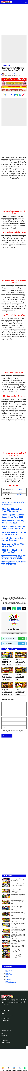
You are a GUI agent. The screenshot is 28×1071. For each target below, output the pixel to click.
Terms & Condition (5, 1042)
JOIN (20, 489)
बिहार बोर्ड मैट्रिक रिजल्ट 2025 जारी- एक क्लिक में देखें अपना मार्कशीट (13, 557)
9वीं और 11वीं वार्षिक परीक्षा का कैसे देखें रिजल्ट (17, 598)
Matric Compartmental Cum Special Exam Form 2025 (13, 527)
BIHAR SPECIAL (9, 971)
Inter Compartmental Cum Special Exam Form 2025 (12, 516)
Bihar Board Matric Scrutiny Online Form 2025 (13, 533)
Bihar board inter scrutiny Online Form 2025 (12, 522)
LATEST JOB (6, 65)
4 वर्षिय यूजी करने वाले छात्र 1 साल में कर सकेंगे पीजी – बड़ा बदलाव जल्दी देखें (18, 919)
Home (2, 1013)
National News (5, 1020)
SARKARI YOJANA (9, 978)
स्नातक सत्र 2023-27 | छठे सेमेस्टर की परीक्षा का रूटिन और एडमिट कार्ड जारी (18, 885)
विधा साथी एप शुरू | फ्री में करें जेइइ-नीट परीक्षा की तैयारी (18, 879)
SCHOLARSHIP (9, 979)
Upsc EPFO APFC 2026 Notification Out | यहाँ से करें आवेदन (6, 662)
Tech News (4, 1023)
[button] (22, 2)
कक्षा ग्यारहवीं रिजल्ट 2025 (15, 603)
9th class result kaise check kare (11, 597)
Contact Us (4, 1035)
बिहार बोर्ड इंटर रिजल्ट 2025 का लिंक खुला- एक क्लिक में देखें (13, 563)
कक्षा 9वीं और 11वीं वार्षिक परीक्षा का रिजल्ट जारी (18, 602)
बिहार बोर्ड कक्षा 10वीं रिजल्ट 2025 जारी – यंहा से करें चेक (12, 545)
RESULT (7, 976)
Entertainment (5, 1018)
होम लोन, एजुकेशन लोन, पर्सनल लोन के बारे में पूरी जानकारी (18, 950)
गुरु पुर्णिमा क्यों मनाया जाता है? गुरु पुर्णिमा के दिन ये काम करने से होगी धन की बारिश (7, 692)
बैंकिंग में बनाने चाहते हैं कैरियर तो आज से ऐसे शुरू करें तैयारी (18, 890)
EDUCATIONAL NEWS (7, 1016)
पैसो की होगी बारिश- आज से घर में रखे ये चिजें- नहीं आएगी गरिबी (20, 692)
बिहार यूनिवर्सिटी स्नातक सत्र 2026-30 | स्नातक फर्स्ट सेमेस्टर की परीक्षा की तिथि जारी (18, 936)
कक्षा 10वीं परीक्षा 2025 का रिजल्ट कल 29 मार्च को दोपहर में (12, 539)
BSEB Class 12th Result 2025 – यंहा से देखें (11, 551)
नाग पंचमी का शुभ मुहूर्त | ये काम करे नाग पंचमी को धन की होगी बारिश (20, 662)
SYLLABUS (8, 981)
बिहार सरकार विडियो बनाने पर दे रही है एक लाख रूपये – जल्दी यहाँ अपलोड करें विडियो (18, 896)
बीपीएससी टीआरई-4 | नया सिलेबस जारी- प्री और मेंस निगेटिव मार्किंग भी (17, 945)
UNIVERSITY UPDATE (10, 982)
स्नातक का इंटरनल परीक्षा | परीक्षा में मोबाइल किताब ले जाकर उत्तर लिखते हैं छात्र (18, 914)
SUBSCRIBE (20, 494)
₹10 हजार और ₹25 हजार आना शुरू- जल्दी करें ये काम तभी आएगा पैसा (18, 941)
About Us (3, 1033)
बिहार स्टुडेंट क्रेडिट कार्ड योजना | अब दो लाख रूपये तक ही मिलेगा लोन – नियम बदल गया (18, 925)
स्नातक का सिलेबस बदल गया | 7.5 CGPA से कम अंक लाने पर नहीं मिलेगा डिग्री (18, 902)
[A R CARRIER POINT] (6, 2)
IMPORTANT (8, 973)
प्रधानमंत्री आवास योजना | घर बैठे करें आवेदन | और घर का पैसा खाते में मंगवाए (18, 930)
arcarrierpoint (10, 73)
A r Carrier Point (18, 599)
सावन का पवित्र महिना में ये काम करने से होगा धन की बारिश (20, 677)
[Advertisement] (14, 20)
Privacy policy (4, 1040)
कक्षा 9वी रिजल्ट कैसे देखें (6, 603)
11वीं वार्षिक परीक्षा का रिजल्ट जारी (21, 596)
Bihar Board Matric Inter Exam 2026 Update (11, 510)
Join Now (21, 638)
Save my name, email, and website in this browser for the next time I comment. (13, 731)
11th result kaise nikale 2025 (9, 596)
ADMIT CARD (8, 970)
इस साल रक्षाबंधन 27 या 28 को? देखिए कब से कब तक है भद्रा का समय (6, 677)
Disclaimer (4, 1038)
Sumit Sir (17, 601)
